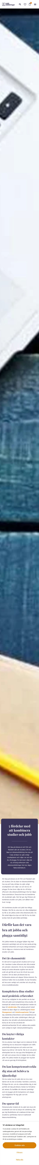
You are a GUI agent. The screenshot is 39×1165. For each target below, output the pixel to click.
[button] (35, 4)
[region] (19, 1143)
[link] (8, 4)
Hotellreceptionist (22, 1012)
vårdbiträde (12, 1007)
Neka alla (19, 1160)
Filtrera (19, 1152)
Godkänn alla (19, 1145)
